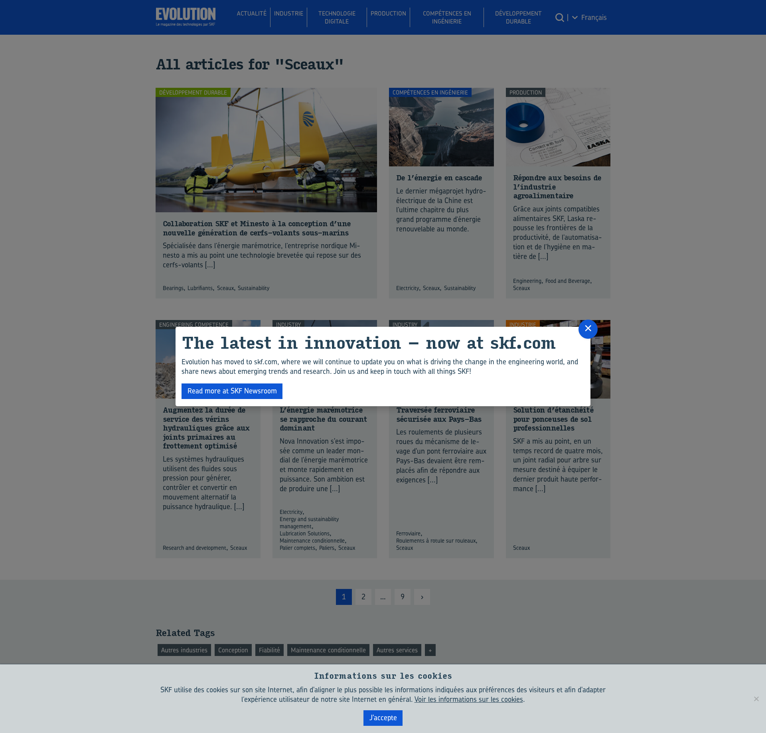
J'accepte (383, 718)
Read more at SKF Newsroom (232, 391)
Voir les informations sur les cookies (469, 699)
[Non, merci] (756, 699)
